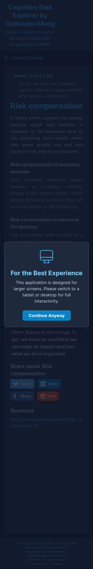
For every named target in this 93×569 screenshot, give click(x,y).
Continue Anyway (47, 315)
